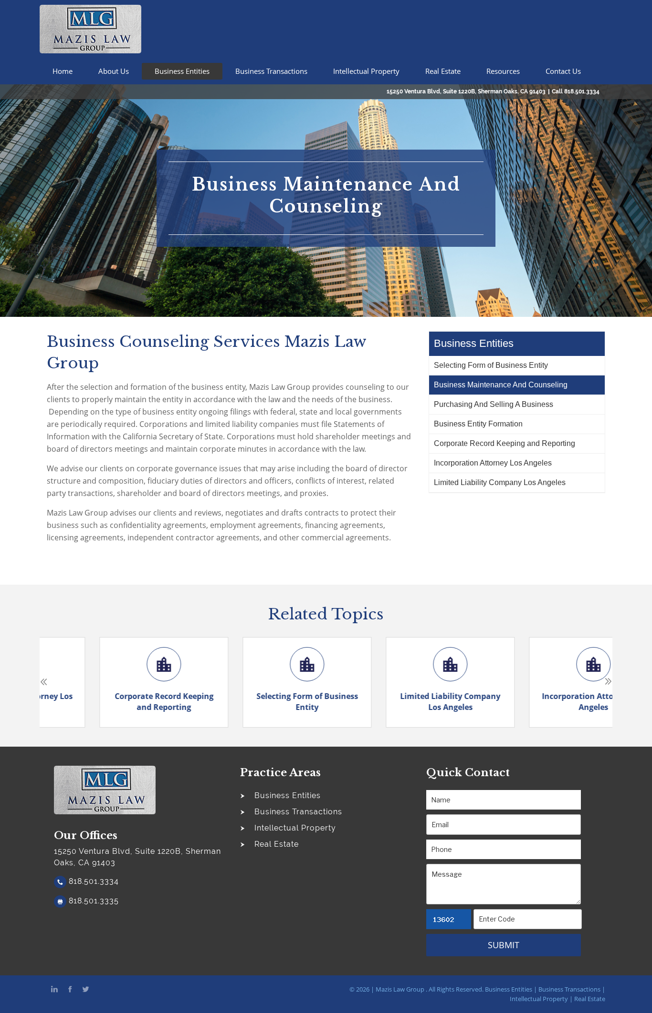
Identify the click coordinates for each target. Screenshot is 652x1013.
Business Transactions (271, 71)
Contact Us (563, 71)
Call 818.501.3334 (575, 91)
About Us (113, 71)
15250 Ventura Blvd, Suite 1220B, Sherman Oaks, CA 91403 (466, 91)
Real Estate (443, 71)
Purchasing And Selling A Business (493, 404)
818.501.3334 (92, 881)
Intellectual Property (366, 71)
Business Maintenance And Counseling (501, 385)
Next (608, 682)
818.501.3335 (92, 900)
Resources (503, 71)
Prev (44, 682)
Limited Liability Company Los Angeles (500, 482)
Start (322, 727)
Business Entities (182, 71)
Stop (330, 727)
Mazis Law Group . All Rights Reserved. (430, 989)
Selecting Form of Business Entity (491, 365)
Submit (503, 945)
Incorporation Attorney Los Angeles (493, 463)
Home (63, 71)
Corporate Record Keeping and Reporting (504, 443)
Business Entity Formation (478, 424)
